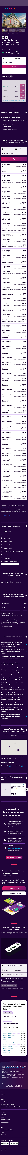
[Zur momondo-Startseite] (10, 8)
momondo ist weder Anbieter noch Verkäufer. (12, 1072)
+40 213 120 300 (6, 49)
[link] (14, 857)
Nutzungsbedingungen (6, 989)
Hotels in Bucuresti (8, 1085)
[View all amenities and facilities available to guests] (26, 526)
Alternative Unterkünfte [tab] (10, 1016)
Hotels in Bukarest (18, 1085)
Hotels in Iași (6, 1044)
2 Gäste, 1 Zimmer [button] (8, 62)
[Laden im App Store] (14, 1143)
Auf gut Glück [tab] (7, 1020)
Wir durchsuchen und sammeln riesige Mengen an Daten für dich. (13, 1075)
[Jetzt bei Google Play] (5, 1143)
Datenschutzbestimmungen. (19, 989)
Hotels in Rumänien (22, 1083)
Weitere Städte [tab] (8, 1012)
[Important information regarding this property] (26, 595)
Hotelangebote (3, 1083)
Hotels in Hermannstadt (9, 1035)
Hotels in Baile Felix (7, 1046)
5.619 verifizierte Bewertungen (15, 52)
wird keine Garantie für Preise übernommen (15, 1067)
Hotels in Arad (6, 1050)
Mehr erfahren (5, 507)
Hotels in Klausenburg (8, 1042)
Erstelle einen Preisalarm (14, 848)
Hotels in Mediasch (7, 1039)
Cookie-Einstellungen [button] (6, 515)
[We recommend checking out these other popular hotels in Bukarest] (26, 778)
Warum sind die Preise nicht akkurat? (12, 1077)
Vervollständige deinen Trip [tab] (11, 1023)
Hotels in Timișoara (7, 1033)
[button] (2, 8)
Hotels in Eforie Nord (8, 1048)
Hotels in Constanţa (8, 1031)
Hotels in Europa (12, 1083)
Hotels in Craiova (7, 1052)
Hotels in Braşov (7, 1037)
